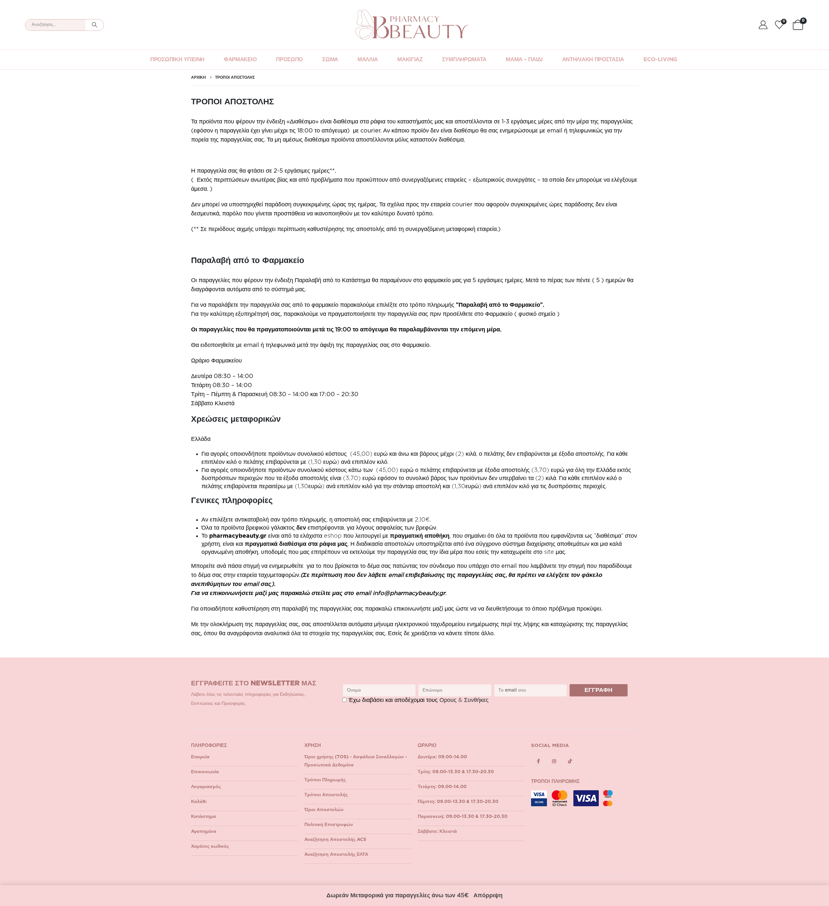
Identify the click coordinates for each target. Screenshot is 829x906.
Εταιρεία (200, 757)
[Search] (94, 24)
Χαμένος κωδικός (210, 846)
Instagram (554, 761)
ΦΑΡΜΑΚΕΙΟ (240, 59)
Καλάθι (199, 801)
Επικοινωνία (205, 772)
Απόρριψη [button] (488, 896)
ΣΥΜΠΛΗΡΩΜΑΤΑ (464, 59)
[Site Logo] (412, 25)
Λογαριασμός (206, 787)
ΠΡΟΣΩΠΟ (289, 59)
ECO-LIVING (660, 59)
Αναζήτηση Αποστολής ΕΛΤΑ (336, 854)
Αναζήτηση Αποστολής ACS (335, 839)
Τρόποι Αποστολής (326, 795)
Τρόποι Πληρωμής (325, 780)
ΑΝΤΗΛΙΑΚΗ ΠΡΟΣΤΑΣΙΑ (593, 59)
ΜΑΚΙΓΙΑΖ (410, 59)
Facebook (538, 761)
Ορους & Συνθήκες (464, 700)
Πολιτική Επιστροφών (328, 824)
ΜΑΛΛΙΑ (368, 59)
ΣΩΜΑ (330, 59)
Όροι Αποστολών (324, 810)
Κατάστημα (203, 816)
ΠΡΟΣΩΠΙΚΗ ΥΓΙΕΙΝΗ (177, 59)
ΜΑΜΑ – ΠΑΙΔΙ (524, 59)
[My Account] (763, 24)
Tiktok (569, 761)
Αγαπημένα (203, 831)
